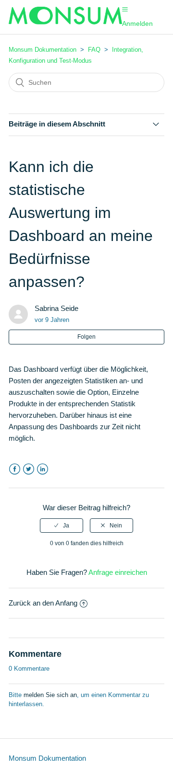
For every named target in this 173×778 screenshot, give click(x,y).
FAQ (94, 49)
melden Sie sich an (50, 694)
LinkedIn (43, 469)
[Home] (65, 22)
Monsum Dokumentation (42, 49)
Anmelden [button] (137, 23)
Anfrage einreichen (117, 572)
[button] (125, 9)
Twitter (29, 469)
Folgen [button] (86, 336)
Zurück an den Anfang (43, 603)
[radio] (61, 525)
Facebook (15, 469)
